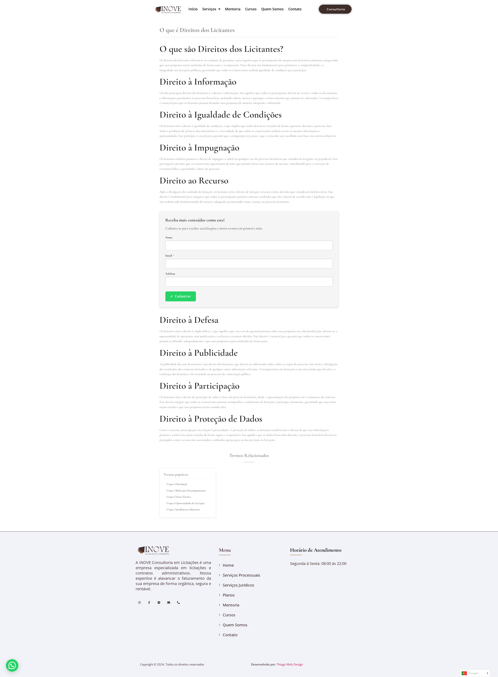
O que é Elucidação (177, 484)
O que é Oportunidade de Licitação (185, 503)
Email (169, 255)
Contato (295, 9)
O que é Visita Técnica (179, 496)
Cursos (251, 9)
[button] (11, 666)
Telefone (170, 273)
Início (193, 9)
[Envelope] (169, 602)
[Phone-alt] (178, 602)
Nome (168, 237)
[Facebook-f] (149, 602)
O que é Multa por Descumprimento (186, 490)
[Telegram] (159, 602)
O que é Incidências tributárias (183, 509)
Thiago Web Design (290, 664)
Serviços (209, 9)
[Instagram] (139, 602)
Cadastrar (180, 296)
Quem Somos (272, 9)
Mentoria (232, 9)
